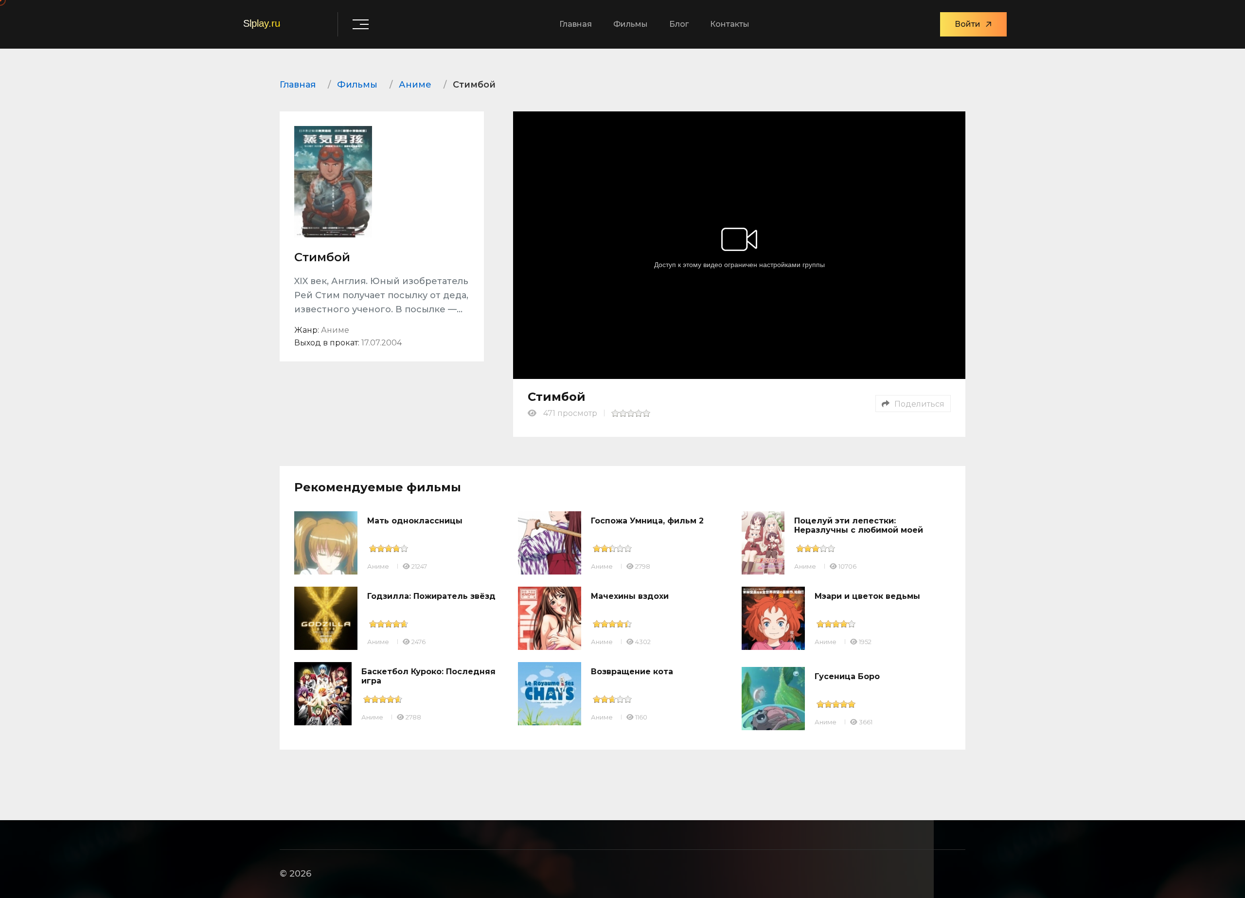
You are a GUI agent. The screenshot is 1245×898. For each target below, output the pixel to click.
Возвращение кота (632, 671)
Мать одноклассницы (414, 520)
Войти (967, 24)
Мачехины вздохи (630, 596)
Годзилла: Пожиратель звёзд (431, 596)
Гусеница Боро (847, 676)
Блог (679, 24)
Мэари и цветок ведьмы (867, 596)
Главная (575, 24)
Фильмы (630, 24)
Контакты (729, 24)
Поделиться (919, 404)
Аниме (378, 566)
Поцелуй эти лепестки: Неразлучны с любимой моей (858, 525)
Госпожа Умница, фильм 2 (647, 520)
